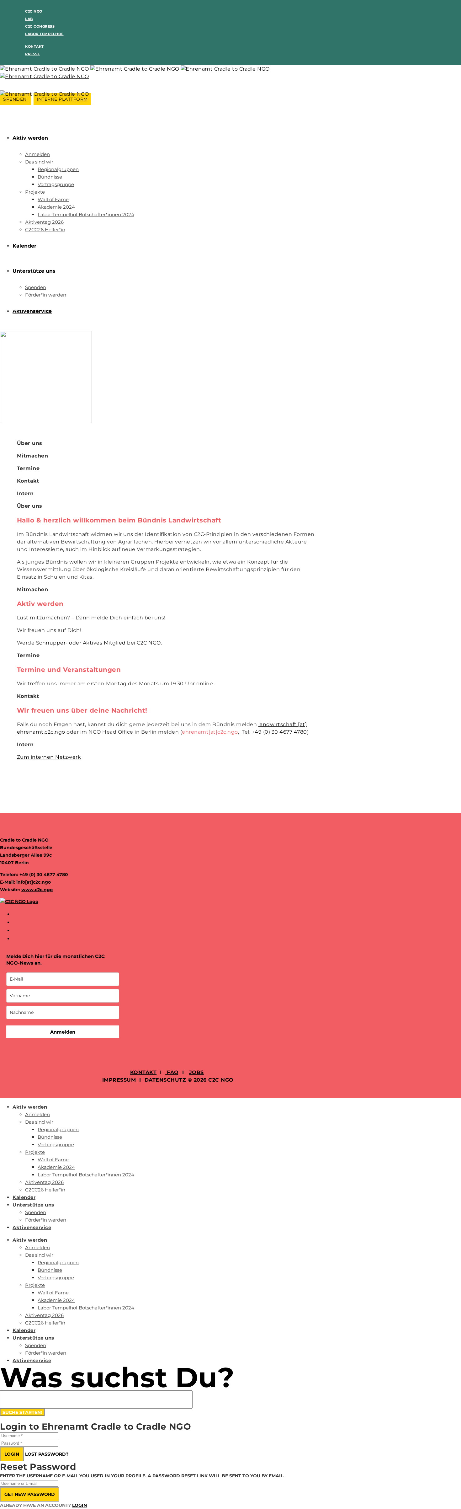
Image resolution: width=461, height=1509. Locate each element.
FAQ (172, 1072)
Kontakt (34, 46)
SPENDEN (15, 99)
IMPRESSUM (119, 1080)
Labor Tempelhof (44, 34)
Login (11, 1454)
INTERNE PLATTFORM (62, 99)
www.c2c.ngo (37, 889)
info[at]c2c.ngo (33, 882)
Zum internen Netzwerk (49, 757)
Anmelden (62, 1032)
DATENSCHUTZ (165, 1080)
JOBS (196, 1072)
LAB (29, 19)
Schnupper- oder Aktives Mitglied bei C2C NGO (98, 643)
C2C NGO (33, 11)
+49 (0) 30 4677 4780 (279, 732)
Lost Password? (46, 1454)
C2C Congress (40, 26)
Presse (32, 54)
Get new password (29, 1494)
